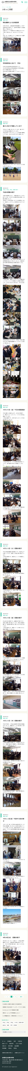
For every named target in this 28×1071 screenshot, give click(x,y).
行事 (11, 1025)
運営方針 (11, 1043)
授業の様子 (5, 20)
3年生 (11, 189)
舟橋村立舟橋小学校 (6, 1052)
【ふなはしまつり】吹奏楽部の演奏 (10, 1010)
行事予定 (20, 1041)
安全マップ (4, 1043)
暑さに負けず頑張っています (12, 126)
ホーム (3, 7)
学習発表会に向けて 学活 (11, 63)
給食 (8, 1025)
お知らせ (4, 1046)
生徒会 (4, 1025)
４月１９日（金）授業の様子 (12, 618)
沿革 (15, 1041)
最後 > (21, 996)
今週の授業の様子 (9, 192)
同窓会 (15, 1048)
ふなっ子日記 (19, 1043)
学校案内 (9, 1041)
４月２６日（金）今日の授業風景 (14, 410)
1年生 (4, 189)
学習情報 (4, 1048)
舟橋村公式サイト (19, 1052)
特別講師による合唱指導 (11, 22)
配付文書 (10, 1046)
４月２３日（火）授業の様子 (12, 548)
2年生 (7, 189)
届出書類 (17, 1046)
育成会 (9, 1048)
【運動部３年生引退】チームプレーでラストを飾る (14, 1007)
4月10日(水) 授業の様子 (11, 937)
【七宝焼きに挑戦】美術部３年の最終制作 (12, 1004)
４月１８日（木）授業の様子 (12, 721)
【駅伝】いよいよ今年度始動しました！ (11, 1013)
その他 (16, 1022)
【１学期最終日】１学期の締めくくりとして (12, 1016)
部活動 (15, 1025)
